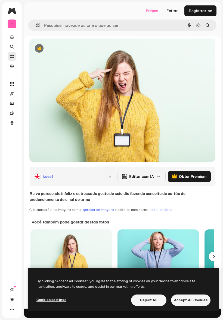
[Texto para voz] (12, 123)
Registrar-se (200, 10)
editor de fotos (161, 210)
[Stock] (12, 56)
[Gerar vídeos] (12, 113)
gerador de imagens (98, 210)
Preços (152, 10)
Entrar (172, 10)
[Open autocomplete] (36, 25)
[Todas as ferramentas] (12, 83)
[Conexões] (12, 289)
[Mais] (12, 309)
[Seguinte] (214, 256)
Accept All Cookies (190, 300)
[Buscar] (12, 46)
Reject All (148, 300)
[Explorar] (12, 66)
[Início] (12, 37)
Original (64, 48)
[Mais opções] (109, 176)
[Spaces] (12, 93)
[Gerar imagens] (12, 103)
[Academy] (12, 299)
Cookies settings (51, 299)
